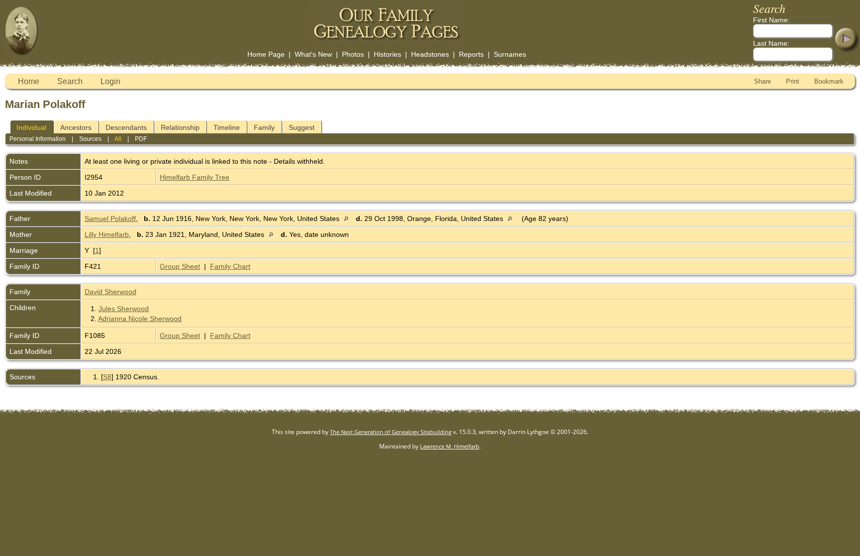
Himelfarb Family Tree (194, 177)
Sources (90, 138)
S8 (107, 377)
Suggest (302, 127)
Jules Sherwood (124, 309)
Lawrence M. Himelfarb (449, 446)
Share (762, 81)
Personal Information (37, 138)
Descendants (126, 127)
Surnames (510, 54)
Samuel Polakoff (110, 218)
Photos (353, 54)
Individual (31, 127)
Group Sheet (180, 266)
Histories (387, 54)
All (117, 138)
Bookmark (829, 81)
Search (70, 81)
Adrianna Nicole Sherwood (140, 319)
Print (792, 81)
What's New (313, 54)
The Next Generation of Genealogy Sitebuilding (390, 432)
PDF (141, 138)
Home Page (266, 54)
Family (264, 127)
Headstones (430, 54)
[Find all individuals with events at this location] (348, 218)
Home (28, 81)
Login (110, 81)
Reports (471, 54)
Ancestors (76, 127)
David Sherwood (110, 292)
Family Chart (230, 266)
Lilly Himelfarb (107, 234)
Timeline (227, 127)
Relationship (180, 127)
